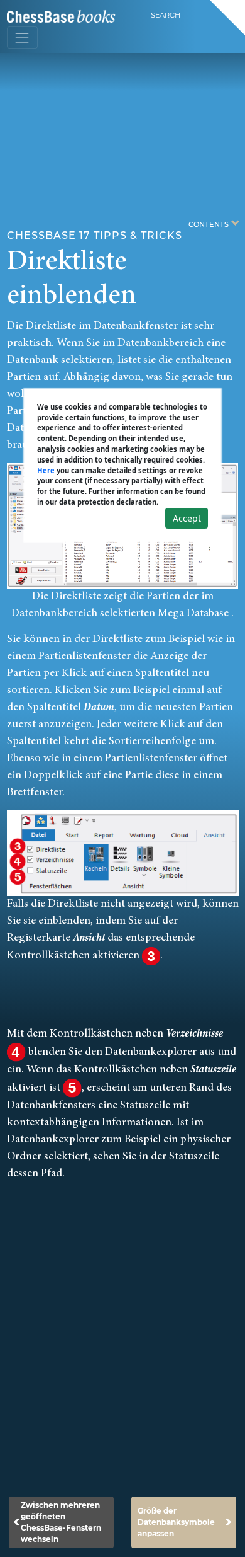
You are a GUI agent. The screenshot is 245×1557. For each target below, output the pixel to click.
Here (46, 470)
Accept (187, 518)
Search (165, 15)
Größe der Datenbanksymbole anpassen (176, 1522)
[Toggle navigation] (22, 37)
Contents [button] (209, 223)
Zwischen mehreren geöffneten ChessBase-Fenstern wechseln (61, 1522)
